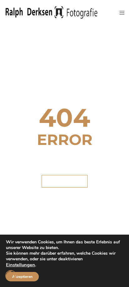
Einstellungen (20, 265)
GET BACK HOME (64, 181)
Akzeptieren (22, 276)
